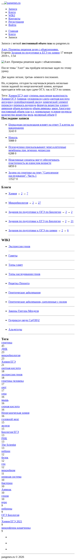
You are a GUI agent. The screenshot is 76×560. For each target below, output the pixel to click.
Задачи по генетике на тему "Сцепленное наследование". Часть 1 (33, 174)
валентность (60, 95)
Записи (12, 8)
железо (5, 425)
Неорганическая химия (15, 412)
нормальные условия (47, 111)
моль (30, 114)
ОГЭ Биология (10, 515)
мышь (4, 400)
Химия (12, 193)
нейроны (6, 508)
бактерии (7, 483)
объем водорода (22, 108)
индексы (66, 111)
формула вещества (48, 105)
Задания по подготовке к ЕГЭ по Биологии (34, 221)
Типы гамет (15, 264)
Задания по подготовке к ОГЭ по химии (32, 230)
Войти (12, 24)
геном (5, 495)
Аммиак (22, 98)
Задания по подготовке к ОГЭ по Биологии (34, 211)
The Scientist (8, 444)
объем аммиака (42, 108)
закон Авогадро (60, 108)
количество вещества (14, 114)
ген (3, 463)
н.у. (32, 111)
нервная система (11, 476)
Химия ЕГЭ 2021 (11, 521)
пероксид (7, 105)
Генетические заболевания (24, 292)
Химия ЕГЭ (15, 95)
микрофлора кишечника (16, 527)
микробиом (8, 470)
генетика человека (12, 380)
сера (4, 393)
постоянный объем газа (15, 111)
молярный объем (44, 114)
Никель (12, 137)
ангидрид (7, 101)
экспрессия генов (11, 374)
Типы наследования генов (24, 274)
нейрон (5, 451)
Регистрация (16, 21)
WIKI (11, 15)
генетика (6, 342)
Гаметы (12, 255)
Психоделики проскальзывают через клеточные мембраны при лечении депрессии (37, 149)
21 (72, 221)
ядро (4, 502)
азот (26, 95)
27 (39, 202)
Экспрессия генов (19, 246)
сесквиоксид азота (38, 98)
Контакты (14, 18)
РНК (4, 438)
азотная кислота (59, 98)
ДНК (4, 348)
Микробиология (18, 202)
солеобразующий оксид (28, 101)
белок (4, 457)
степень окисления (40, 95)
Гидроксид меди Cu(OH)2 (24, 320)
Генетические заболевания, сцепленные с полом (37, 301)
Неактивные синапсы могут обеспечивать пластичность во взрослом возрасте (33, 161)
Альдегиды (15, 329)
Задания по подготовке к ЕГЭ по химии (35, 52)
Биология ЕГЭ (10, 431)
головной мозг (10, 419)
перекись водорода (24, 105)
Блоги (12, 12)
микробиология (10, 355)
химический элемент (55, 101)
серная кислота (10, 406)
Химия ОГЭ (8, 98)
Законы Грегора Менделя (23, 310)
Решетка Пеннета (19, 283)
